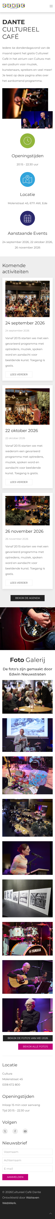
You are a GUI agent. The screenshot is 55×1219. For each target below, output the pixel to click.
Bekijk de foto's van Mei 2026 (28, 1038)
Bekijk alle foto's (35, 1046)
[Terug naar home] (13, 6)
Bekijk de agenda (27, 598)
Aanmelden (15, 1177)
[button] (51, 6)
